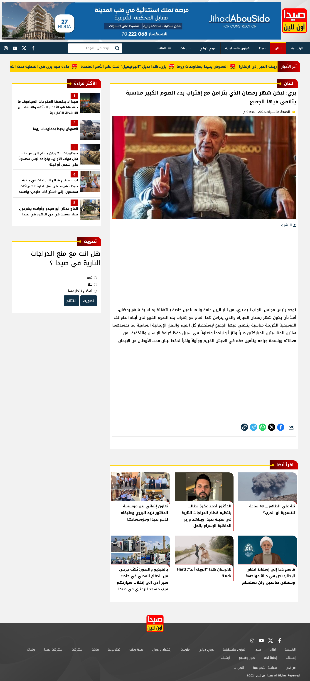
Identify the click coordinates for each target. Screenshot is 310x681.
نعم (89, 277)
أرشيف (225, 658)
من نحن (291, 668)
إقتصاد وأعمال (161, 649)
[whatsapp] (244, 427)
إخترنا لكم (270, 658)
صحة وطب (136, 649)
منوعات (185, 48)
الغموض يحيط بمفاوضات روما (211, 66)
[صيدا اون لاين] (294, 20)
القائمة (161, 48)
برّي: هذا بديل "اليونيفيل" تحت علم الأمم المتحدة (133, 66)
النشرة (287, 225)
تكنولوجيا (114, 649)
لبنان (278, 48)
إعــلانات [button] (291, 658)
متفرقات (76, 649)
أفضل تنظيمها (80, 291)
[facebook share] (280, 427)
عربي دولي (208, 48)
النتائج (71, 300)
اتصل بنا (239, 668)
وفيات (31, 649)
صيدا (262, 48)
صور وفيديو (247, 658)
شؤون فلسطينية (237, 48)
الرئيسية (297, 48)
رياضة (95, 649)
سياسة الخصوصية (265, 668)
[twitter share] (271, 427)
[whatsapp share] (262, 427)
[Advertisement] (204, 265)
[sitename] (155, 623)
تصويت (88, 300)
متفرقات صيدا (53, 649)
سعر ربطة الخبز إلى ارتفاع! (271, 66)
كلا (90, 284)
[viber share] (253, 427)
